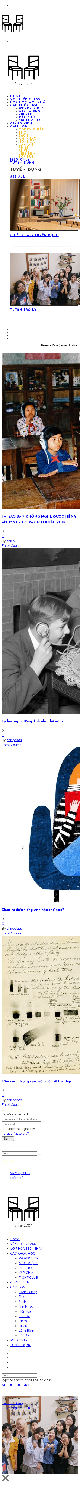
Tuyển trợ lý (23, 310)
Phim (23, 147)
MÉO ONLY (19, 1340)
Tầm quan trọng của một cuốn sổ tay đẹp (36, 1081)
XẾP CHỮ (27, 117)
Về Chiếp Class (20, 1173)
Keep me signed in (21, 1129)
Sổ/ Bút (24, 1335)
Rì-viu (24, 150)
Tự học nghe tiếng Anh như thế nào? (32, 721)
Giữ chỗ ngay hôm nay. (17, 1408)
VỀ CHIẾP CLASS (23, 1244)
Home (15, 1239)
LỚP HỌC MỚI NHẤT (26, 1248)
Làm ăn (26, 144)
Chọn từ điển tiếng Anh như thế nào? (33, 910)
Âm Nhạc (27, 138)
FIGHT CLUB (28, 1278)
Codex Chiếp (31, 129)
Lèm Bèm (27, 153)
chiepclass (14, 740)
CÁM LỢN (19, 126)
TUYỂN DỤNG (22, 163)
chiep (11, 541)
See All (17, 177)
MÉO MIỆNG (30, 111)
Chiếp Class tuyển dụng (34, 235)
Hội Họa (27, 141)
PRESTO (26, 114)
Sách (23, 135)
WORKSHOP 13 (31, 108)
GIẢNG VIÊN (19, 1282)
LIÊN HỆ (16, 1178)
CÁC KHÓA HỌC (24, 105)
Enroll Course (11, 546)
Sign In (7, 1138)
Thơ (23, 132)
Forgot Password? (15, 1133)
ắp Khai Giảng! (13, 1403)
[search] (39, 1154)
